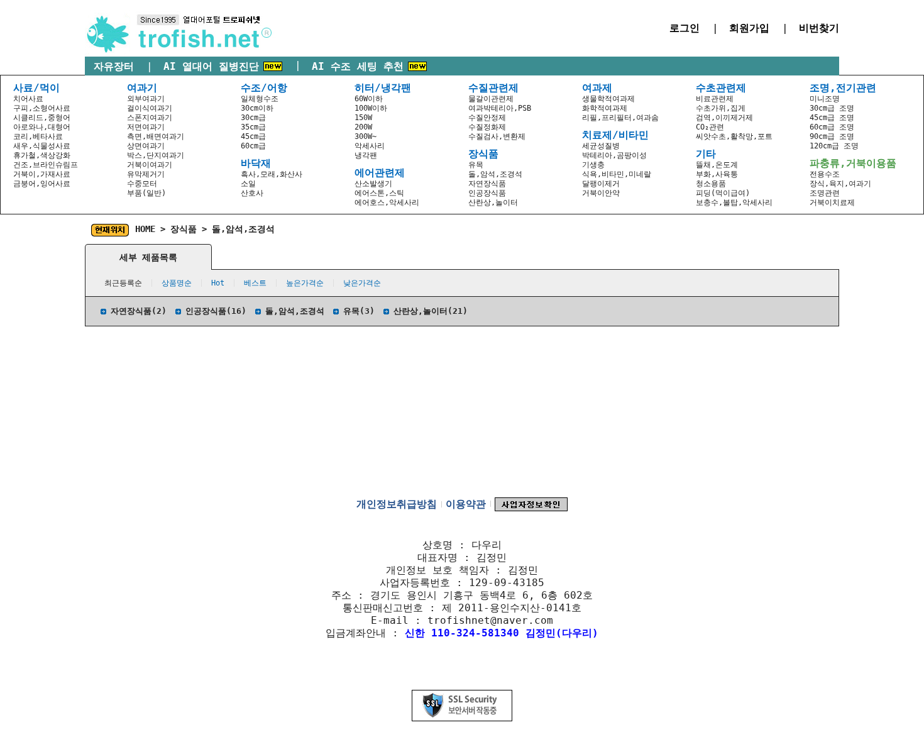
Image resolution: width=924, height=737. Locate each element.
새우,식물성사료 (41, 145)
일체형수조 (259, 98)
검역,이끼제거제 (724, 117)
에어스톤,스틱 (379, 193)
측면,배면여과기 (155, 136)
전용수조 (825, 174)
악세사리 (370, 145)
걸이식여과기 (149, 108)
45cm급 (253, 136)
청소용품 (711, 183)
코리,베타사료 (38, 136)
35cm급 (253, 127)
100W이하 (371, 108)
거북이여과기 (149, 164)
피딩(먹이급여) (723, 193)
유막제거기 (146, 174)
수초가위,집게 (720, 108)
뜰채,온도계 (717, 164)
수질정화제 (487, 127)
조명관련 (825, 193)
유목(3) (359, 311)
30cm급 (253, 117)
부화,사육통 (717, 174)
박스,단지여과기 (155, 155)
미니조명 (825, 98)
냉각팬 (366, 155)
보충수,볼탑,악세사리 (734, 202)
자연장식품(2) (139, 311)
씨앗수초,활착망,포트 (734, 136)
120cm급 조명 (834, 145)
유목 (475, 164)
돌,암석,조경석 (495, 174)
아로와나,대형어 (41, 127)
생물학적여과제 (608, 98)
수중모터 (142, 183)
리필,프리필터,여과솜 (620, 117)
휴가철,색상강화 (41, 155)
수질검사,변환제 (496, 136)
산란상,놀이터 (493, 202)
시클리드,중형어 (41, 117)
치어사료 (28, 98)
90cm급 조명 (832, 136)
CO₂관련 (710, 127)
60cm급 (253, 145)
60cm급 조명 (832, 127)
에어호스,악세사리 (387, 202)
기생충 (593, 164)
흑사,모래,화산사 (271, 174)
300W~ (366, 136)
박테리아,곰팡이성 (614, 155)
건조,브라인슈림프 (45, 164)
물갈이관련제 (491, 98)
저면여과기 (146, 127)
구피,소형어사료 (41, 108)
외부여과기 (146, 98)
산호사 (252, 193)
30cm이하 (257, 108)
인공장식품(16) (215, 311)
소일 (248, 183)
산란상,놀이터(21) (430, 311)
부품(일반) (146, 193)
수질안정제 (487, 117)
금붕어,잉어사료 (41, 183)
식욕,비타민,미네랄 (616, 174)
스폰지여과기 (149, 117)
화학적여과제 (604, 108)
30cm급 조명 (832, 108)
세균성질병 (601, 145)
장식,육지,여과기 (840, 183)
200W (363, 127)
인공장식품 (487, 193)
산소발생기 (373, 183)
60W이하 (369, 98)
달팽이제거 (601, 183)
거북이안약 (601, 193)
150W (363, 117)
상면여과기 (146, 145)
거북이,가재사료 (41, 174)
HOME (145, 229)
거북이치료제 (832, 202)
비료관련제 (715, 98)
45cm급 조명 (832, 117)
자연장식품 (487, 183)
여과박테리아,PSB (499, 108)
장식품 (183, 229)
